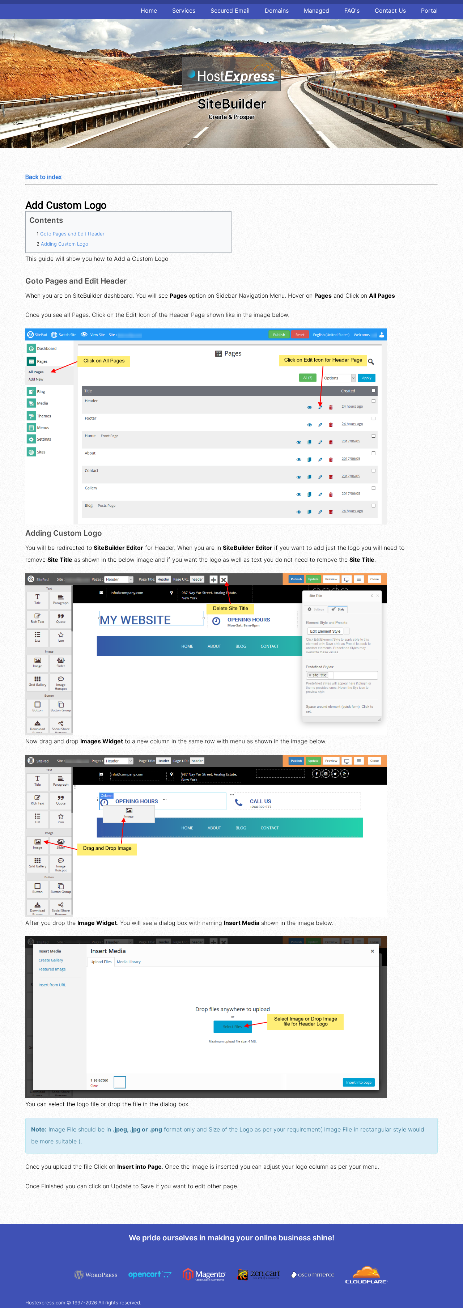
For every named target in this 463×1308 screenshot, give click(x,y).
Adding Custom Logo (64, 244)
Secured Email (230, 10)
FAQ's (352, 10)
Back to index (43, 177)
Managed (316, 10)
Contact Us (390, 10)
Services (183, 10)
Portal (429, 10)
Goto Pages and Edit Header (72, 234)
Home (149, 10)
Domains (277, 10)
